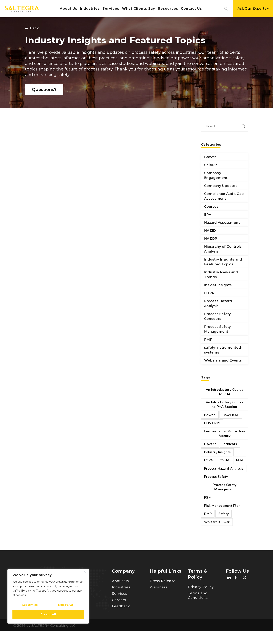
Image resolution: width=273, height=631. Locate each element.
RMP (208, 340)
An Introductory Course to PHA (224, 391)
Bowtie (210, 157)
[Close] (85, 572)
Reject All (65, 605)
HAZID (210, 231)
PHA (239, 460)
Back (34, 28)
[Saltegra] (21, 8)
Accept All (48, 614)
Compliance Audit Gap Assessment (224, 196)
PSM (207, 497)
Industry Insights (217, 452)
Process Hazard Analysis (218, 303)
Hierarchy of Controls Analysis (223, 249)
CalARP (210, 165)
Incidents (230, 444)
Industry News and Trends (221, 274)
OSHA (224, 460)
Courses (211, 207)
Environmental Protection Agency (224, 433)
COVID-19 (212, 423)
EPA (207, 215)
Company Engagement (216, 175)
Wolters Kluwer (217, 522)
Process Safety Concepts (217, 316)
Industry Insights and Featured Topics (223, 261)
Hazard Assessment (222, 223)
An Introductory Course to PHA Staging (224, 404)
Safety (223, 514)
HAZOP (210, 239)
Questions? (44, 89)
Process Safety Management (217, 329)
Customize (30, 605)
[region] (48, 596)
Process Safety (216, 476)
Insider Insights (218, 285)
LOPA (209, 293)
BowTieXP (230, 415)
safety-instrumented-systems (223, 350)
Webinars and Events (223, 360)
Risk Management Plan (222, 505)
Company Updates (220, 186)
